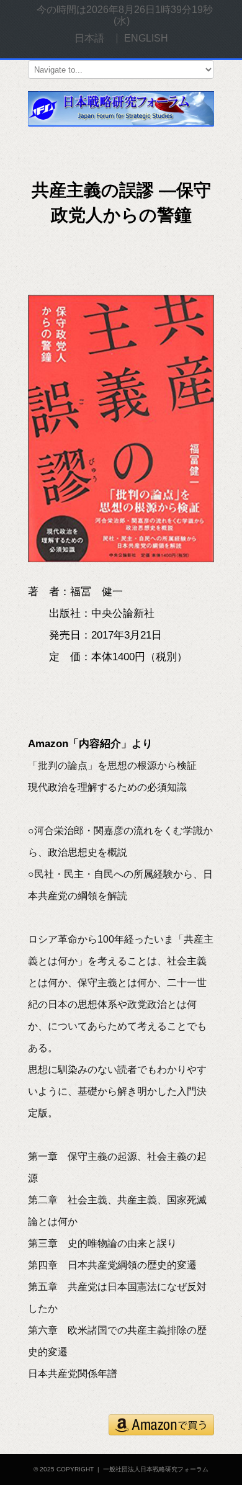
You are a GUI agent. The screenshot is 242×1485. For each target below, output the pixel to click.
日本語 (89, 38)
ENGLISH (146, 38)
